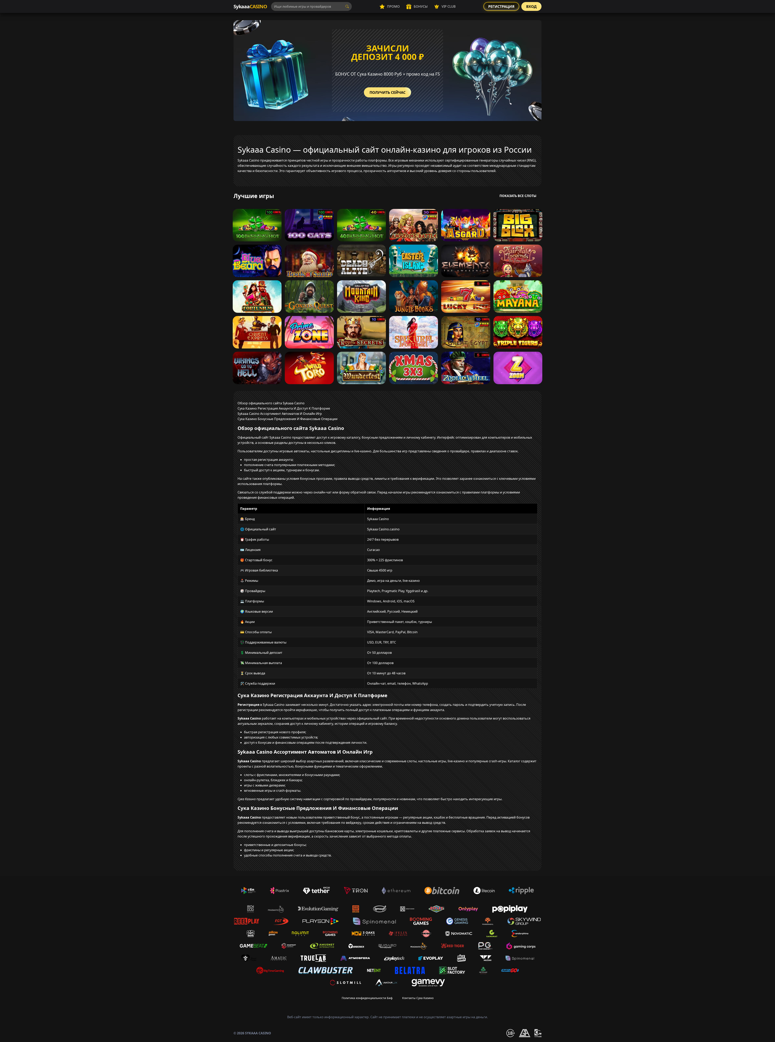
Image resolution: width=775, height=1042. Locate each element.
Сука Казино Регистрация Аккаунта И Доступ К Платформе (284, 408)
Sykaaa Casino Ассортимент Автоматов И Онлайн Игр (280, 413)
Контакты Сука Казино (418, 998)
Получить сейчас (387, 92)
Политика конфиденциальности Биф (367, 998)
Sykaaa (250, 6)
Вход (531, 6)
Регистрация (501, 6)
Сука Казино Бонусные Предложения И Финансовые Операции (287, 419)
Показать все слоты (518, 196)
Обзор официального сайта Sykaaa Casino (271, 403)
